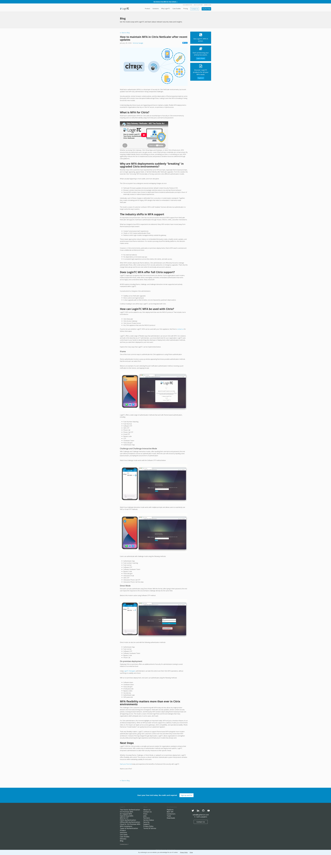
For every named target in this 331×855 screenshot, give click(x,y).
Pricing (185, 8)
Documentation (187, 5)
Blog (121, 841)
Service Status (148, 820)
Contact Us (194, 9)
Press (145, 814)
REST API (170, 812)
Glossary (123, 839)
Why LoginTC (165, 8)
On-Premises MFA (126, 812)
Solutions (156, 8)
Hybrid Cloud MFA (126, 816)
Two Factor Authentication (130, 810)
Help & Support (198, 5)
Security (146, 822)
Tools (169, 816)
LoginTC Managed (129, 671)
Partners (146, 818)
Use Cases (123, 834)
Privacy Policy (148, 826)
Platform (170, 810)
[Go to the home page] (124, 9)
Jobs (145, 816)
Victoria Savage (138, 43)
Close (191, 852)
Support (146, 824)
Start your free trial (126, 764)
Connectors (124, 844)
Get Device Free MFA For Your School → (165, 2)
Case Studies (177, 8)
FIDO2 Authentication (128, 820)
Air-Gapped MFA (126, 814)
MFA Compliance (126, 826)
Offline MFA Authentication (130, 822)
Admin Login (207, 5)
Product (147, 8)
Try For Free (206, 9)
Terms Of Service (149, 828)
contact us (180, 329)
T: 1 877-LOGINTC (200, 817)
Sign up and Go (186, 795)
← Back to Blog (125, 33)
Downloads (171, 818)
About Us (146, 810)
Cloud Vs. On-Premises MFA (130, 824)
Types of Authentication (129, 828)
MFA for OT (124, 818)
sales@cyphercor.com (201, 815)
